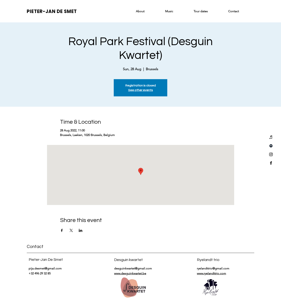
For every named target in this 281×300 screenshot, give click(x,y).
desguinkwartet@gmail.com (133, 268)
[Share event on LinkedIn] (80, 230)
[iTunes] (271, 137)
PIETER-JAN (42, 11)
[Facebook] (271, 163)
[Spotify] (271, 145)
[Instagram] (271, 154)
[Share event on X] (71, 230)
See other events (140, 90)
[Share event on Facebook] (62, 230)
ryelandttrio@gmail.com (213, 268)
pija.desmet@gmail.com (45, 268)
